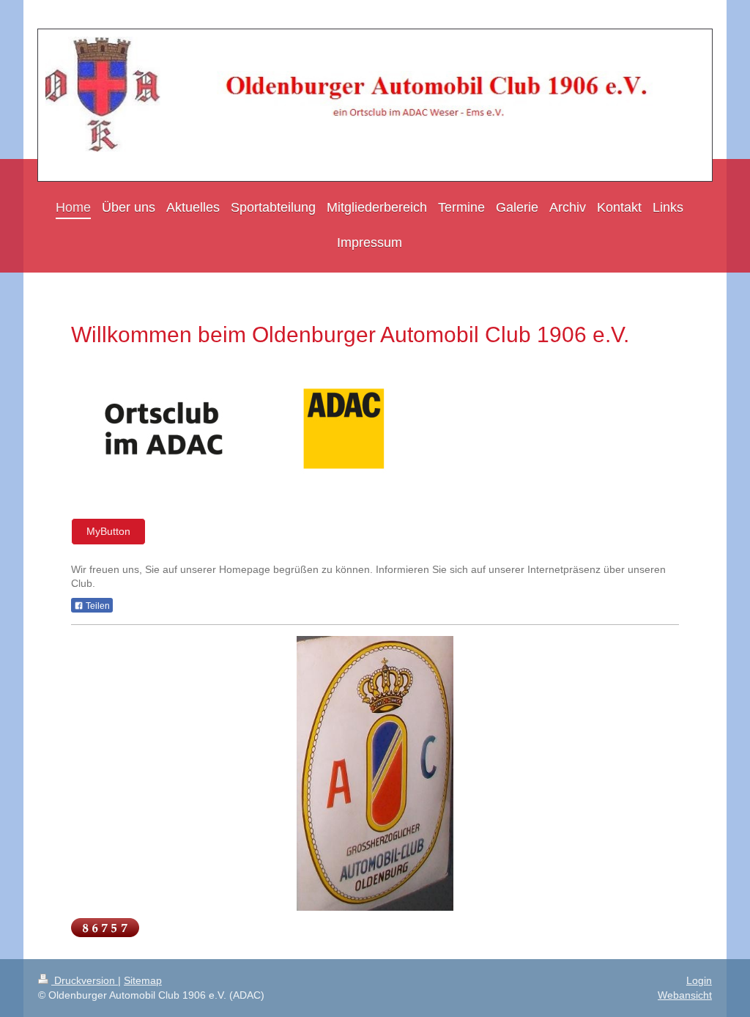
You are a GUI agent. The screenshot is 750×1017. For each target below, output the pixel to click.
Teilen (96, 606)
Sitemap (143, 980)
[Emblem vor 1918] (375, 773)
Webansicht (685, 995)
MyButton (108, 531)
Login (699, 980)
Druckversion (84, 980)
